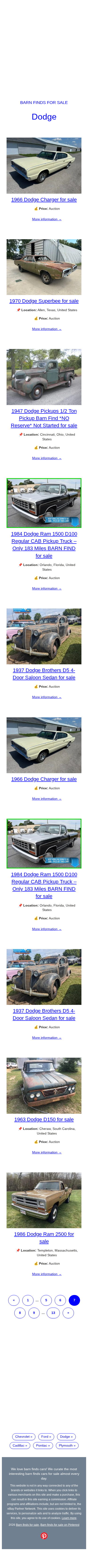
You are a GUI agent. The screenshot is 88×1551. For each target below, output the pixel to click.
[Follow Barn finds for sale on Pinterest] (44, 1538)
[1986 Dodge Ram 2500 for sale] (44, 1227)
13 (53, 1313)
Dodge (44, 116)
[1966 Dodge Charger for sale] (44, 192)
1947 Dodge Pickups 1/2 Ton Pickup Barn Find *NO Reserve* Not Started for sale (44, 418)
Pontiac (41, 1445)
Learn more (69, 1517)
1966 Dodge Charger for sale (44, 200)
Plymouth (66, 1445)
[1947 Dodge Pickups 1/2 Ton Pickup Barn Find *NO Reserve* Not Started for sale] (44, 404)
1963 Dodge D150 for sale (44, 1119)
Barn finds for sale (44, 102)
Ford (44, 1436)
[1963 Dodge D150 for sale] (44, 1112)
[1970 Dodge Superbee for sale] (44, 294)
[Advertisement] (44, 45)
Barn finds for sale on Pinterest (59, 1524)
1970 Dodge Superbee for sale (44, 301)
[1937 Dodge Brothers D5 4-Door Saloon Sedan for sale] (44, 663)
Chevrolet (22, 1436)
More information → (47, 219)
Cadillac (18, 1445)
